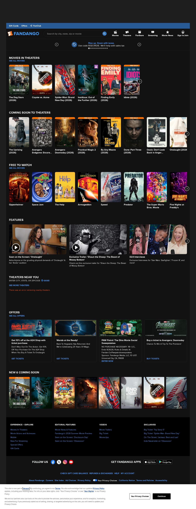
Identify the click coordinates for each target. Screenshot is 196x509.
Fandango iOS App (150, 462)
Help (116, 473)
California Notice (127, 480)
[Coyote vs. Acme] (154, 393)
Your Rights (89, 491)
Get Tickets (63, 358)
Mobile (13, 437)
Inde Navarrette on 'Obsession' (158, 441)
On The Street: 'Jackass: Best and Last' (161, 437)
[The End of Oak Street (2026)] (131, 393)
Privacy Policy (84, 480)
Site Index (59, 480)
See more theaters (19, 285)
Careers (49, 480)
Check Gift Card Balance (74, 473)
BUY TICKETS (153, 358)
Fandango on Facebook (53, 462)
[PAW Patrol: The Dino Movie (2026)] (64, 393)
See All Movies (17, 60)
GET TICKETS (17, 358)
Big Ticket (103, 433)
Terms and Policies (145, 480)
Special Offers (16, 444)
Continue (162, 496)
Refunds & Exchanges (101, 473)
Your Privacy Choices (107, 480)
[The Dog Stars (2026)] (19, 393)
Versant (26, 488)
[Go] (104, 34)
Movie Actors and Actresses (22, 433)
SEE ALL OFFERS (17, 316)
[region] (98, 496)
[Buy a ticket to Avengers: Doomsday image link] (165, 327)
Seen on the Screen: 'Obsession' (69, 441)
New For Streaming (19, 441)
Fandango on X (59, 462)
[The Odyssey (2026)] (86, 393)
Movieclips (104, 437)
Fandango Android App (165, 462)
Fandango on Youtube (71, 462)
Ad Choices (70, 480)
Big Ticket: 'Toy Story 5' (154, 429)
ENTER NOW (107, 361)
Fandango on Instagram (65, 462)
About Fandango (36, 480)
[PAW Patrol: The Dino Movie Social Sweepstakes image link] (120, 327)
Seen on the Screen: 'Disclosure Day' (71, 437)
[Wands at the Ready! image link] (75, 327)
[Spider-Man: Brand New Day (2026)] (109, 393)
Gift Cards (14, 26)
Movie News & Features (65, 429)
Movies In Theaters (18, 429)
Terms (57, 488)
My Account (127, 473)
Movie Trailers (105, 429)
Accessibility (161, 480)
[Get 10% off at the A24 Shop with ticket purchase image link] (30, 327)
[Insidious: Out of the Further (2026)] (41, 393)
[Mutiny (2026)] (176, 393)
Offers (24, 26)
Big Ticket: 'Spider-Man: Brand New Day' (161, 433)
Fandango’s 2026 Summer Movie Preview (73, 433)
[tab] (89, 48)
